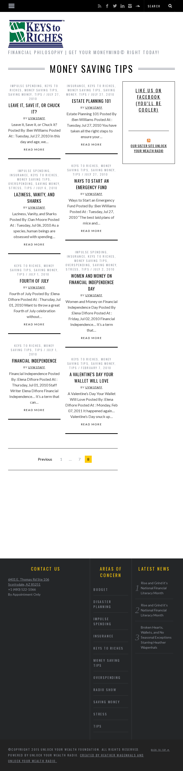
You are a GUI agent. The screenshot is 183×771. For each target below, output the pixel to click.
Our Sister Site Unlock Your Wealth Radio (149, 148)
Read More (34, 149)
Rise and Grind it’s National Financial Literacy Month (154, 588)
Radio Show (105, 689)
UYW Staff (36, 118)
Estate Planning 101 (91, 101)
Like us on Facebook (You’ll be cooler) (149, 100)
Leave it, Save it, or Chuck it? (34, 108)
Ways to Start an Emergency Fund (91, 184)
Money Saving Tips (41, 90)
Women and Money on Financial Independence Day (91, 282)
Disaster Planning (102, 604)
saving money (20, 94)
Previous (45, 459)
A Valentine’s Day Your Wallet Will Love (92, 377)
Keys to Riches (101, 86)
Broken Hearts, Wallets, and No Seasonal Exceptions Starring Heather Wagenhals (156, 637)
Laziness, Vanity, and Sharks (34, 197)
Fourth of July (34, 281)
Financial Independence (34, 361)
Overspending (20, 184)
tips (39, 94)
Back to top (159, 749)
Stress (15, 188)
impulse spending (26, 86)
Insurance (76, 86)
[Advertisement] (91, 517)
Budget (100, 589)
